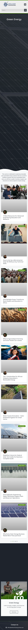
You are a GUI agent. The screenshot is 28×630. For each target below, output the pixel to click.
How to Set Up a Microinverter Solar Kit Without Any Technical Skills (13, 261)
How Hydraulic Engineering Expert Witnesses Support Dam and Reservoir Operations (13, 496)
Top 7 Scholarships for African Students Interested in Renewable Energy (12, 378)
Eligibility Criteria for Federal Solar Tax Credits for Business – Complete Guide (13, 456)
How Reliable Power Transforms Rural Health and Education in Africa (13, 301)
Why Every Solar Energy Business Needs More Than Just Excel (13, 535)
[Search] (25, 10)
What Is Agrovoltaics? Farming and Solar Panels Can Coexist (13, 339)
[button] (25, 4)
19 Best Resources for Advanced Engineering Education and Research (13, 217)
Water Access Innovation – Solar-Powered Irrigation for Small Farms (13, 417)
